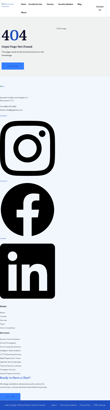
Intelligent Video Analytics (10, 350)
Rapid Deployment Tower (10, 358)
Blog (79, 4)
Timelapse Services (7, 369)
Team (2, 324)
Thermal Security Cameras (10, 366)
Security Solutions (65, 4)
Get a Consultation (7, 328)
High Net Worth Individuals (10, 362)
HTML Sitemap (99, 405)
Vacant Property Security (10, 373)
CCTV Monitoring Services (10, 354)
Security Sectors (35, 4)
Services (50, 4)
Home (23, 4)
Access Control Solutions (10, 339)
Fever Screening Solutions (10, 347)
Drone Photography (8, 343)
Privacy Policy (85, 405)
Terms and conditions (68, 405)
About (23, 12)
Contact (3, 316)
